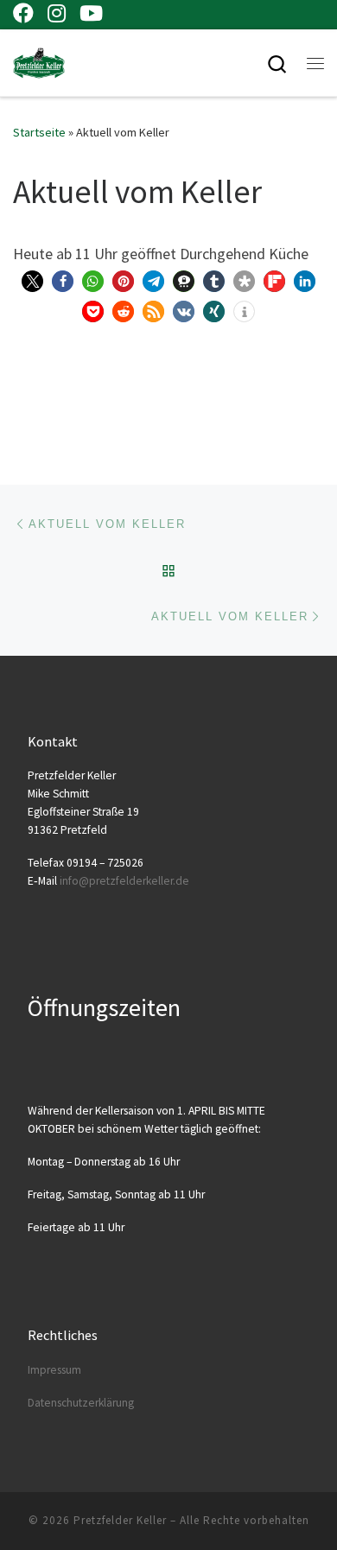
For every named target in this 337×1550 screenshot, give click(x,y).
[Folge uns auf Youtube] (91, 13)
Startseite (39, 132)
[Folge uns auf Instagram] (57, 13)
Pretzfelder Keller (120, 1520)
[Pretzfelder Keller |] (39, 60)
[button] (32, 281)
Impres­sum (54, 1370)
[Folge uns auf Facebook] (23, 13)
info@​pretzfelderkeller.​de (124, 880)
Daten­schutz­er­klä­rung (81, 1402)
